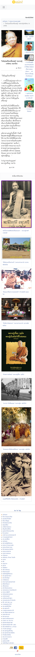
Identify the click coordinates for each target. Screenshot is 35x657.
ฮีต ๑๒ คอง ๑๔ (7, 602)
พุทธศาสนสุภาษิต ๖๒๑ (9, 625)
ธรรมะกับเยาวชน (7, 547)
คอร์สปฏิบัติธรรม (7, 574)
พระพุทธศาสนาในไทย (9, 633)
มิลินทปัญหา (6, 584)
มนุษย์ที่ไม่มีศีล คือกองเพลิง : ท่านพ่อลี (14, 499)
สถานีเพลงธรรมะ (7, 588)
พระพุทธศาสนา (7, 576)
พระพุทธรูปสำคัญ (8, 631)
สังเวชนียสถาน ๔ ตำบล (9, 627)
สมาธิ (4, 565)
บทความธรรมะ (7, 553)
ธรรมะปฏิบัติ (6, 592)
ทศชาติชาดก (6, 614)
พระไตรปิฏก (6, 578)
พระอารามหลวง (7, 637)
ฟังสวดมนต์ (6, 572)
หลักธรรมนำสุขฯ (7, 598)
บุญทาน (5, 563)
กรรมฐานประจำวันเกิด (9, 600)
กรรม (4, 559)
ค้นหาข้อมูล (6, 521)
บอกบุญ (5, 541)
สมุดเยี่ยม (5, 525)
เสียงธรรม (6, 586)
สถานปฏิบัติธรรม (7, 543)
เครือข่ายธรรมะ (7, 527)
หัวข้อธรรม (6, 580)
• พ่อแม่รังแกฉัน (29, 52)
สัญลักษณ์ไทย (7, 529)
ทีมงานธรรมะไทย (7, 517)
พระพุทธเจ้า (6, 608)
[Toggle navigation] (3, 7)
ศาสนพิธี (5, 639)
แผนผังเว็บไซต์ (7, 519)
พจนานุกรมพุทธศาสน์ (9, 582)
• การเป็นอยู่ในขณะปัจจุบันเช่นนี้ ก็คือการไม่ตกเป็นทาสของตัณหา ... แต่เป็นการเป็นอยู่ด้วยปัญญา (29, 69)
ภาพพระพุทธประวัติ (8, 610)
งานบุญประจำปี (7, 604)
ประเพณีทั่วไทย (7, 606)
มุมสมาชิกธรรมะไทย (8, 531)
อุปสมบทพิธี (6, 641)
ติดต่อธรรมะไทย (7, 523)
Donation (5, 533)
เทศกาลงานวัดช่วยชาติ (9, 535)
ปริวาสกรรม (6, 570)
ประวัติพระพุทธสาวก (8, 612)
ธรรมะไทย (18, 654)
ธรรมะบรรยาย (7, 551)
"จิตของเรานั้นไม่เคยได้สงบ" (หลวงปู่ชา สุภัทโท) (16, 449)
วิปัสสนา (5, 567)
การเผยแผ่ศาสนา (8, 537)
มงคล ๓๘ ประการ (8, 620)
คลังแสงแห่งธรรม (8, 594)
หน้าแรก (5, 21)
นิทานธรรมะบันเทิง (8, 549)
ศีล (3, 561)
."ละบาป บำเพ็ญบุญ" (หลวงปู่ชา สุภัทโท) (14, 403)
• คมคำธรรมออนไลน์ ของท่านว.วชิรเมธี (29, 95)
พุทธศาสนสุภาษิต (8, 622)
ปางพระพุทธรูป (7, 629)
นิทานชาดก (6, 616)
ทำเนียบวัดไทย (7, 635)
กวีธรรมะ (5, 555)
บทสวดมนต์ (6, 596)
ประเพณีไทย (6, 539)
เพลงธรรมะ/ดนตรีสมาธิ (9, 590)
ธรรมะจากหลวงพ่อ (14, 21)
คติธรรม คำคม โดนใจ (9, 557)
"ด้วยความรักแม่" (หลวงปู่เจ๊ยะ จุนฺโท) (13, 374)
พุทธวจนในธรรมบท (8, 618)
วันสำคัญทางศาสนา (8, 643)
